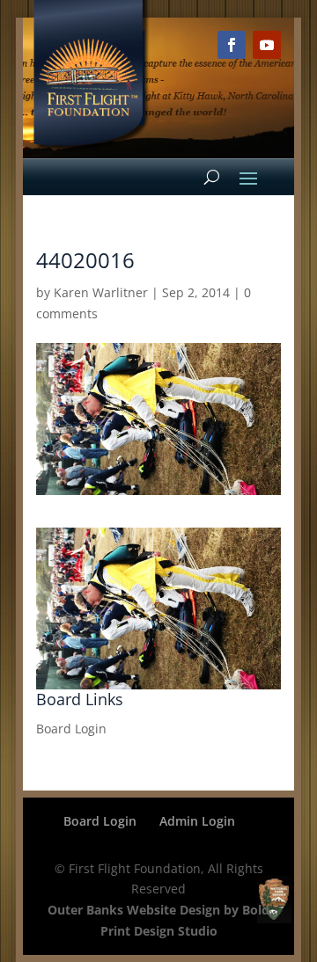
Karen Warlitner (101, 292)
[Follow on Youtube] (267, 45)
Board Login (71, 728)
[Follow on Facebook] (231, 45)
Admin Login (197, 821)
